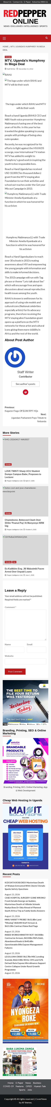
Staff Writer (11, 69)
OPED (29, 1086)
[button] (5, 38)
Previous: (21, 409)
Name (8, 644)
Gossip (8, 57)
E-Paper (27, 2)
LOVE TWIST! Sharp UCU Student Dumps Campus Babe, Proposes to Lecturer (23, 474)
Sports (22, 1089)
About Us (7, 2)
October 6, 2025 (31, 529)
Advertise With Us (40, 2)
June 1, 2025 (30, 575)
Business (37, 1082)
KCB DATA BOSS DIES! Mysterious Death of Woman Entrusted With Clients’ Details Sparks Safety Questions (25, 885)
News (28, 1082)
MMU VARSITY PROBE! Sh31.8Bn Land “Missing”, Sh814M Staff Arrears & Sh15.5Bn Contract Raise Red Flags (23, 922)
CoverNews (41, 1099)
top (14, 562)
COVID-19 (8, 1086)
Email (29, 644)
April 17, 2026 (29, 481)
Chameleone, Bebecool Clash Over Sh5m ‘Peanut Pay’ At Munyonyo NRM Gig (24, 523)
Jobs (29, 1089)
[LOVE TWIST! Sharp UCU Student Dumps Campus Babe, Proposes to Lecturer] (25, 452)
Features (20, 1086)
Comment (10, 607)
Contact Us (18, 2)
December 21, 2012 (26, 69)
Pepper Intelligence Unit (14, 481)
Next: (28, 417)
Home (10, 1082)
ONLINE (25, 21)
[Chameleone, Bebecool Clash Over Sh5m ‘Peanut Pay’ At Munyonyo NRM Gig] (25, 501)
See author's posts (25, 383)
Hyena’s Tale (40, 1086)
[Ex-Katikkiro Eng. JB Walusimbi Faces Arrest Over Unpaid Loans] (25, 550)
